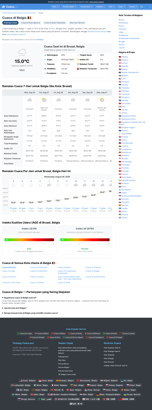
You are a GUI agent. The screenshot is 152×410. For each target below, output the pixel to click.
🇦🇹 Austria (123, 63)
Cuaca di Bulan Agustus (30, 23)
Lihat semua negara (96, 2)
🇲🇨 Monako (123, 158)
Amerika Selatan (69, 7)
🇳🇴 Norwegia (124, 165)
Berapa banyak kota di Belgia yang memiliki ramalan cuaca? (31, 313)
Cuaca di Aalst (64, 282)
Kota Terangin (109, 358)
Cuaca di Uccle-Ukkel (11, 282)
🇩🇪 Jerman (123, 110)
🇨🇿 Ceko (122, 78)
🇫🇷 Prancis (123, 174)
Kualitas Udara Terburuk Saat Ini (115, 365)
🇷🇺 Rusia (122, 186)
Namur (121, 44)
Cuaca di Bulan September (54, 23)
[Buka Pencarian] (142, 6)
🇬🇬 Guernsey (124, 94)
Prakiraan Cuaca (10, 23)
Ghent (121, 26)
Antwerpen (123, 23)
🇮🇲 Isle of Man (125, 103)
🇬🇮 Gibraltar (124, 91)
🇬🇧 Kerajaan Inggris (127, 127)
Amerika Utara (86, 7)
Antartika (100, 7)
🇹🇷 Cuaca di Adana (58, 333)
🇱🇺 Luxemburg (125, 149)
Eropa (122, 7)
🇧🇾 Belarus (123, 69)
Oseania (133, 7)
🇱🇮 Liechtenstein (126, 143)
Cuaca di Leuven (37, 277)
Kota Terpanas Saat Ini (112, 348)
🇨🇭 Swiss (122, 211)
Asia (111, 7)
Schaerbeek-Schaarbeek (129, 38)
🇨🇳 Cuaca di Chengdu (114, 337)
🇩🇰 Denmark (124, 82)
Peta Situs (62, 360)
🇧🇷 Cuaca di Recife (110, 333)
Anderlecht (123, 35)
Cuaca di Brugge (93, 271)
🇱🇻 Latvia (123, 140)
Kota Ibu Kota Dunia (65, 371)
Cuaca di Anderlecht (38, 271)
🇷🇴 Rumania (124, 183)
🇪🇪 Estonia (123, 85)
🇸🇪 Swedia (123, 208)
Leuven (122, 48)
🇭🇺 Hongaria (124, 97)
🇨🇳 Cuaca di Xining (75, 333)
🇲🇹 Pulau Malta (125, 177)
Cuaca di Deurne (37, 282)
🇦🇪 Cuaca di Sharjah (37, 337)
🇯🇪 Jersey (123, 113)
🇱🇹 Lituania (123, 146)
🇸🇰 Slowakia (124, 202)
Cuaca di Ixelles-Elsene (95, 277)
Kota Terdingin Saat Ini (112, 351)
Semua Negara (63, 367)
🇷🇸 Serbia (123, 193)
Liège (121, 32)
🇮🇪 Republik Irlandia (127, 180)
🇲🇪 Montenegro (125, 162)
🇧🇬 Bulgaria (123, 75)
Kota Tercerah (109, 362)
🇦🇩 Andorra (123, 60)
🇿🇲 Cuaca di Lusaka (25, 333)
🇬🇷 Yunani (123, 217)
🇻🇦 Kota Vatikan (125, 134)
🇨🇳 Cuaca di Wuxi (54, 337)
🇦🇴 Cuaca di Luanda (127, 333)
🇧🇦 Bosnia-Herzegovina (129, 72)
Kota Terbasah (109, 355)
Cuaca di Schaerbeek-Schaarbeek (67, 272)
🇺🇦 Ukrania (123, 214)
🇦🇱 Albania (123, 57)
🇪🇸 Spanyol (123, 205)
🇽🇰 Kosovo (123, 130)
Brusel (52, 28)
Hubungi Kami (63, 357)
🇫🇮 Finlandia (124, 88)
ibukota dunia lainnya (97, 31)
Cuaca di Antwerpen (38, 267)
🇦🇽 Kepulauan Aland (127, 116)
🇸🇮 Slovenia (124, 199)
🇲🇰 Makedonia (125, 152)
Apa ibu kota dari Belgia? (15, 308)
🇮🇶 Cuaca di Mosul (41, 333)
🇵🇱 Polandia (124, 168)
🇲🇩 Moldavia (124, 155)
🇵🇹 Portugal (124, 171)
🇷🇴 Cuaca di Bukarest (92, 333)
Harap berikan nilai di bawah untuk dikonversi (19, 13)
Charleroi (123, 29)
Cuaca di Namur (9, 277)
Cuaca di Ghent (64, 267)
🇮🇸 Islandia (123, 100)
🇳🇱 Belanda (123, 66)
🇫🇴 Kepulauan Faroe (127, 119)
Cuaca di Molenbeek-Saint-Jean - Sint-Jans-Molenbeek (70, 278)
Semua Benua (63, 364)
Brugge (122, 41)
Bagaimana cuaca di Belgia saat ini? (20, 298)
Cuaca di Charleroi (93, 267)
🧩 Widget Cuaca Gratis (67, 374)
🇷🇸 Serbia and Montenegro (130, 196)
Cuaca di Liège (8, 271)
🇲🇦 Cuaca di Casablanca (95, 337)
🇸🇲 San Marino (125, 190)
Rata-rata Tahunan (77, 23)
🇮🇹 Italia (122, 106)
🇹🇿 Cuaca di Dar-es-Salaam (73, 337)
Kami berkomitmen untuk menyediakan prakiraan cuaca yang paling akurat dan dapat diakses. (74, 350)
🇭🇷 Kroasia (123, 137)
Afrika (55, 7)
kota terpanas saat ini (15, 34)
